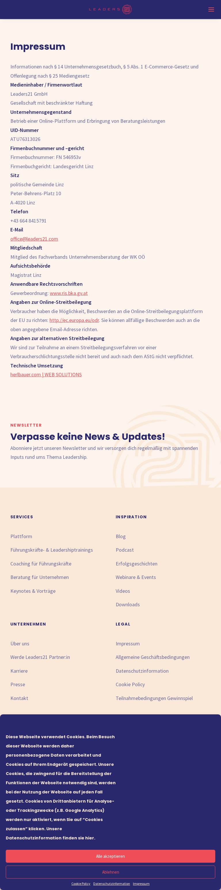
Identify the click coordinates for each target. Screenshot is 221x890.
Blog (121, 536)
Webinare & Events (136, 577)
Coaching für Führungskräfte (40, 563)
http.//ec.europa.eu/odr (74, 320)
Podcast (125, 549)
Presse (17, 684)
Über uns (19, 643)
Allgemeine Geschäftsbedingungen (153, 657)
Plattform (21, 536)
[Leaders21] (110, 9)
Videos (123, 591)
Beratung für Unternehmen (39, 577)
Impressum (141, 883)
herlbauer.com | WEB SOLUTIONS (46, 374)
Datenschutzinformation (111, 883)
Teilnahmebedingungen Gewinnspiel (154, 698)
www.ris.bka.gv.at (69, 293)
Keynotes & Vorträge (33, 591)
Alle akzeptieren (110, 856)
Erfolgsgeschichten (136, 563)
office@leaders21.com (34, 238)
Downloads (128, 604)
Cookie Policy (80, 883)
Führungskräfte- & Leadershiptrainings (51, 549)
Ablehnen (110, 872)
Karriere (19, 670)
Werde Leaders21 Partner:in (40, 657)
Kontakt (19, 698)
